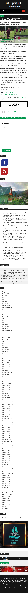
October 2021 (6, 403)
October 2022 (6, 380)
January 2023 (6, 374)
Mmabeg (5, 281)
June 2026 (5, 295)
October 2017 (6, 494)
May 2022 (5, 389)
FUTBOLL (7, 39)
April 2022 (5, 391)
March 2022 (5, 393)
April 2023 (5, 368)
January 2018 (6, 489)
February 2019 (6, 464)
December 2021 (6, 399)
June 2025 (5, 318)
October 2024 (6, 334)
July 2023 (5, 362)
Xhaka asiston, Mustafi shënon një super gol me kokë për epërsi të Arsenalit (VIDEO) (7, 117)
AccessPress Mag (21, 578)
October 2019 (6, 448)
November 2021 (6, 401)
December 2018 (6, 468)
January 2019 (6, 466)
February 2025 (6, 326)
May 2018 (5, 481)
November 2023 (6, 355)
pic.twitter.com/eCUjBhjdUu (9, 94)
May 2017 (5, 504)
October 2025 (6, 311)
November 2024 (6, 332)
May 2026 (5, 297)
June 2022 (5, 387)
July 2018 (5, 477)
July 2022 (5, 385)
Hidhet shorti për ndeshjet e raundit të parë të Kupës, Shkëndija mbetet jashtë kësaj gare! (15, 237)
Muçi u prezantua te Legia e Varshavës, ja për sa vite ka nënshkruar (15, 276)
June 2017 (5, 502)
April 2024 (5, 345)
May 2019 (5, 458)
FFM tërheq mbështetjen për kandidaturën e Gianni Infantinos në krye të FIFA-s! (14, 249)
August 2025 (6, 314)
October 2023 (6, 357)
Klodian (4, 272)
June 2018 (5, 479)
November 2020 (6, 424)
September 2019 (6, 450)
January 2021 (6, 420)
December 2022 (6, 376)
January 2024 (6, 351)
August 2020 (6, 429)
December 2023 (6, 353)
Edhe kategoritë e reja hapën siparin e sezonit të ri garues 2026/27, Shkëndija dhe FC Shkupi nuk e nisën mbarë (14, 219)
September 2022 (6, 381)
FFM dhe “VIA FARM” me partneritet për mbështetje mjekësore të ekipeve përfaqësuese (14, 253)
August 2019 (6, 452)
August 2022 (6, 383)
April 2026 (5, 299)
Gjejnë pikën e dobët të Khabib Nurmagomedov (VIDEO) (12, 282)
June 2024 (5, 341)
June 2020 (5, 433)
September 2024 (6, 336)
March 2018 (5, 485)
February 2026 (6, 303)
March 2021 (5, 416)
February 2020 (6, 441)
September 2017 (6, 496)
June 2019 (5, 456)
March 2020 (5, 439)
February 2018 (6, 487)
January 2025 (6, 328)
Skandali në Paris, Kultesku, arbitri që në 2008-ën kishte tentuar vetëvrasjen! (14, 279)
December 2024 (6, 330)
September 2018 (6, 473)
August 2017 (6, 498)
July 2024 (5, 339)
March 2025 (5, 324)
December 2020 (6, 422)
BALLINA (7, 18)
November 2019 (6, 447)
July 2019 (5, 454)
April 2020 (5, 437)
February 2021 (6, 418)
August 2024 (6, 337)
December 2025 (6, 307)
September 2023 (6, 359)
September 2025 (6, 313)
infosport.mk (3, 41)
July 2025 (5, 316)
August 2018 (6, 475)
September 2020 (6, 427)
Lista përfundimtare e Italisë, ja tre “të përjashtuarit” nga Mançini (14, 273)
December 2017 (6, 491)
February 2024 (6, 349)
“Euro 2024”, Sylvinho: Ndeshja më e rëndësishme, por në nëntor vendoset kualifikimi (13, 269)
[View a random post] (2, 11)
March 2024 (5, 347)
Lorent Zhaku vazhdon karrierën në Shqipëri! (12, 239)
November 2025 (6, 309)
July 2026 (5, 293)
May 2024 (5, 343)
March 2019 (5, 462)
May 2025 (5, 320)
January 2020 (6, 443)
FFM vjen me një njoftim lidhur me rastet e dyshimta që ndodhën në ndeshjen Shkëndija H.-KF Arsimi (15, 226)
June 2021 (5, 410)
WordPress (10, 578)
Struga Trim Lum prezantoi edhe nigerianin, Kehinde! (14, 242)
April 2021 (5, 414)
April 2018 (5, 483)
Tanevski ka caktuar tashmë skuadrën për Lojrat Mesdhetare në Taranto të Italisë (13, 246)
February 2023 (6, 372)
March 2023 (5, 370)
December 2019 (6, 445)
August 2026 (6, 292)
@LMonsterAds (8, 92)
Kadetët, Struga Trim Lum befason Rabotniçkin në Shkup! (14, 215)
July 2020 (5, 431)
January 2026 (6, 305)
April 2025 (5, 322)
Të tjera (12, 39)
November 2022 (6, 378)
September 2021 (6, 404)
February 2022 (6, 395)
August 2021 (6, 406)
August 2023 (6, 360)
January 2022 (6, 397)
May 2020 (5, 435)
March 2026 (5, 301)
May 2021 (5, 412)
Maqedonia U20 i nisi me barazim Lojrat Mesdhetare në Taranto (15, 234)
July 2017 (5, 500)
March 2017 (5, 508)
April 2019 (5, 460)
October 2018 (6, 471)
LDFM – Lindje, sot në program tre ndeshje (20, 117)
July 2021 (5, 408)
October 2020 (6, 426)
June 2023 (5, 364)
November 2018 (6, 470)
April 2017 (5, 506)
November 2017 (6, 493)
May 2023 (5, 366)
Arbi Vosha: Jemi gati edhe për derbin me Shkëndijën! (14, 230)
